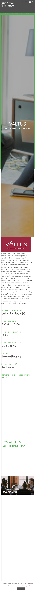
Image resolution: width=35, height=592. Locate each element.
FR (30, 1)
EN (32, 1)
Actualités (24, 1)
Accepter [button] (21, 589)
